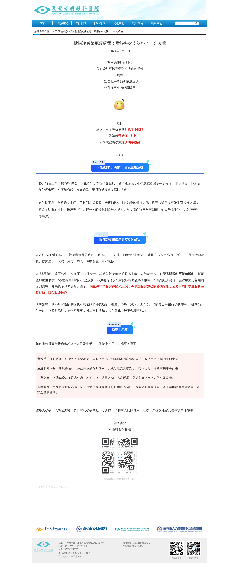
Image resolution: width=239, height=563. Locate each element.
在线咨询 (127, 546)
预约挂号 (127, 542)
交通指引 (146, 542)
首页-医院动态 (60, 31)
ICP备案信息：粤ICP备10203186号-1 (75, 553)
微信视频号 (137, 546)
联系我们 (136, 542)
